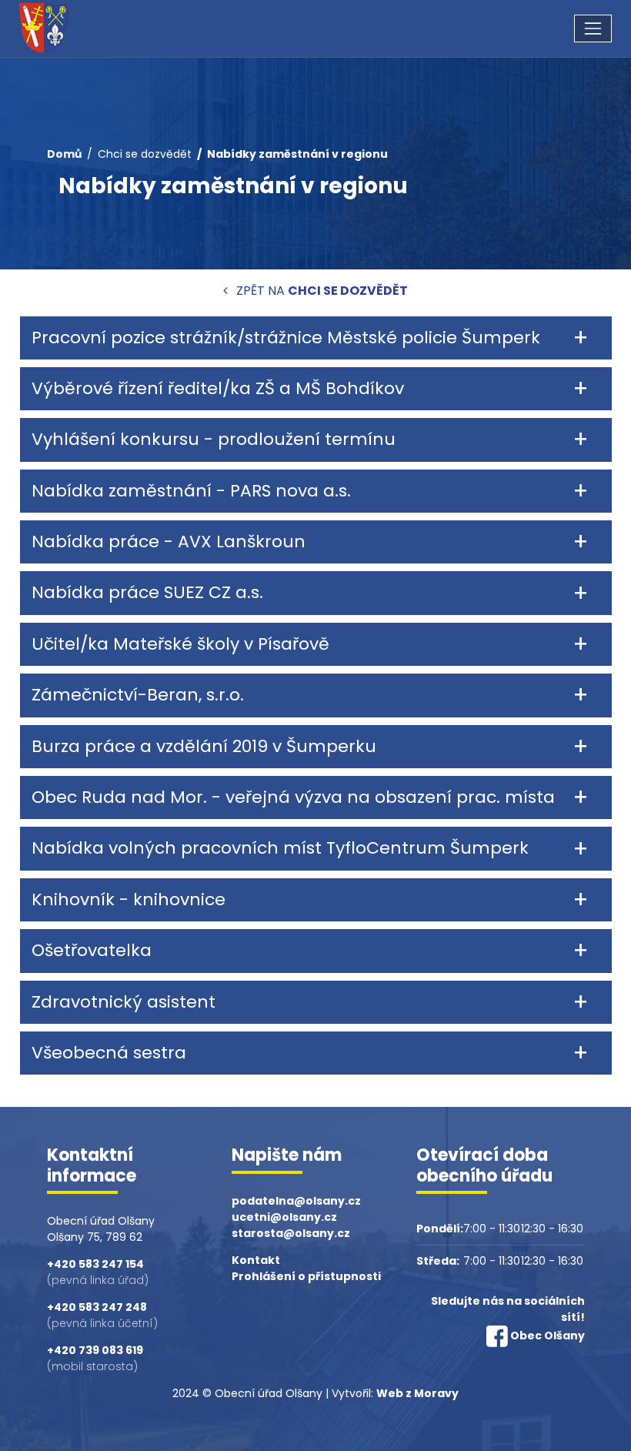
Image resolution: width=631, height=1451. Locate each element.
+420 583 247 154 (95, 1264)
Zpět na (320, 290)
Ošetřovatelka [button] (92, 950)
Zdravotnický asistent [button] (123, 1002)
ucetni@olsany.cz (284, 1217)
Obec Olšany (547, 1335)
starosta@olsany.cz (291, 1233)
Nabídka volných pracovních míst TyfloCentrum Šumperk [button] (280, 848)
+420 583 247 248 (97, 1307)
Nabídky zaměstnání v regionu (297, 154)
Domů (64, 154)
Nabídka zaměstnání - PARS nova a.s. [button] (191, 491)
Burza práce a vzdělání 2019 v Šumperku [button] (204, 746)
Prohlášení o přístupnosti (306, 1276)
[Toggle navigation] (593, 28)
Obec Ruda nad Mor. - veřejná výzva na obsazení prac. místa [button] (293, 797)
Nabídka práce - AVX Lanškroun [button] (168, 541)
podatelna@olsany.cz (296, 1201)
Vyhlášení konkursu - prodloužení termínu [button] (214, 439)
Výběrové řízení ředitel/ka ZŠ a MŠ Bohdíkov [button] (218, 388)
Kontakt (256, 1260)
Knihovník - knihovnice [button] (128, 899)
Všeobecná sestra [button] (109, 1053)
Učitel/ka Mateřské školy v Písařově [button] (180, 644)
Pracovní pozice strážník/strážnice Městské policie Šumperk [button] (286, 337)
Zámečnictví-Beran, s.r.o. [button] (138, 695)
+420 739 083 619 (95, 1350)
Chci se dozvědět (145, 154)
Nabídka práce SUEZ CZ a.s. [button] (147, 592)
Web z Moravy (417, 1393)
